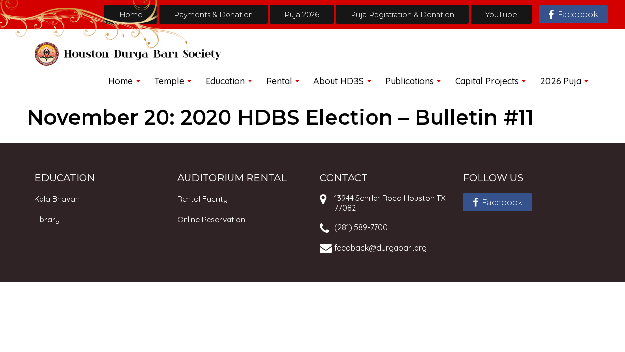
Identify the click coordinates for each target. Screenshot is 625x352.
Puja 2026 (301, 14)
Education (225, 81)
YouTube (501, 14)
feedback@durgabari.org (380, 248)
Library (47, 219)
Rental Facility (202, 199)
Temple (169, 81)
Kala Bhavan (57, 199)
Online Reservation (211, 219)
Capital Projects (487, 81)
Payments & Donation (213, 14)
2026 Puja (560, 81)
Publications (409, 81)
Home (131, 14)
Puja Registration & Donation (402, 14)
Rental (279, 81)
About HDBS (338, 81)
